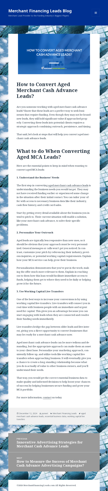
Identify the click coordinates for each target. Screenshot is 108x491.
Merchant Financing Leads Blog (40, 10)
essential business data (55, 416)
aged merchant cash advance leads (68, 185)
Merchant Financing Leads (65, 413)
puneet (45, 413)
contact (47, 397)
